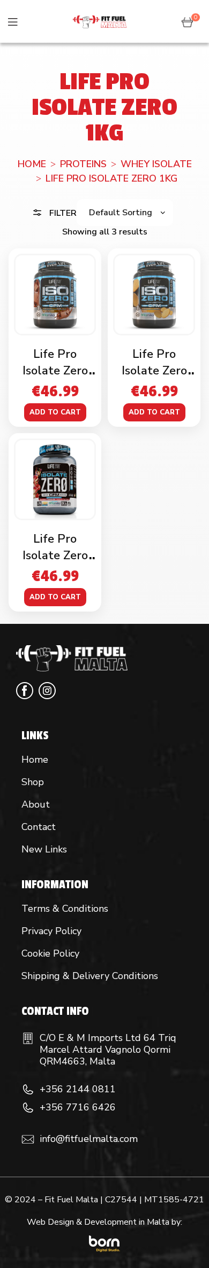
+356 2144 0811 (78, 1089)
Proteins (83, 164)
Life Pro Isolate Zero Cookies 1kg (154, 370)
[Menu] (12, 21)
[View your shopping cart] (187, 21)
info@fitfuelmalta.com (89, 1138)
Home (32, 164)
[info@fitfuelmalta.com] (27, 1139)
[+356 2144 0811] (27, 1089)
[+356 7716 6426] (27, 1107)
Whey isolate (156, 164)
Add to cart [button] (55, 412)
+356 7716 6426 (78, 1107)
